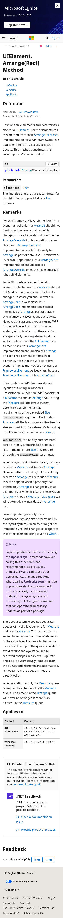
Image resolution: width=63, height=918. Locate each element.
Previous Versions (33, 898)
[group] (31, 170)
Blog (50, 898)
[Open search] (47, 38)
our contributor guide (26, 784)
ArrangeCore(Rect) (46, 135)
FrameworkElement (16, 370)
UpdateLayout (21, 557)
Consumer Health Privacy (17, 908)
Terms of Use (46, 908)
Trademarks (10, 913)
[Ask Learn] (41, 46)
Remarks (11, 90)
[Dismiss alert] (57, 5)
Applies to (11, 94)
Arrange (39, 225)
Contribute (9, 903)
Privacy (24, 903)
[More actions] (57, 46)
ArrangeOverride (14, 240)
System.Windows (28, 111)
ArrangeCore (49, 260)
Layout (49, 432)
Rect (26, 188)
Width (53, 534)
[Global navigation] (3, 38)
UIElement (22, 130)
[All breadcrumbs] (6, 46)
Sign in (56, 38)
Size (47, 412)
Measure (11, 398)
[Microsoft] (31, 38)
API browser (19, 46)
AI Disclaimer (10, 898)
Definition (11, 85)
